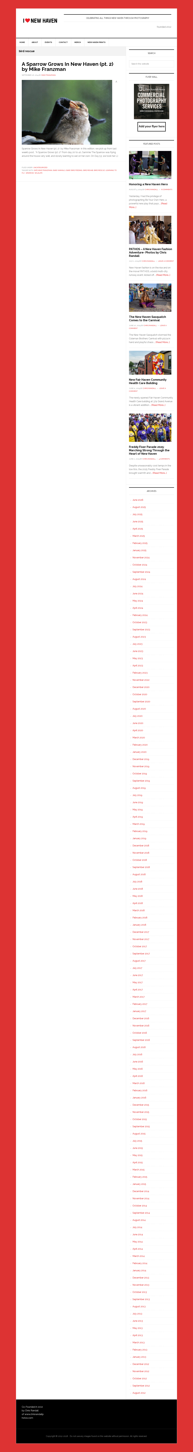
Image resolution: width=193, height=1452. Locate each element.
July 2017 (137, 968)
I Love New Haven (40, 20)
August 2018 (139, 874)
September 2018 (141, 867)
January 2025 (139, 550)
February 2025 (140, 543)
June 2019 (138, 802)
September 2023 (141, 629)
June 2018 (138, 888)
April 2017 (138, 989)
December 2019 (141, 759)
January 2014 (139, 1270)
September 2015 (141, 1126)
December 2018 (141, 845)
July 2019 (137, 795)
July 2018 (137, 881)
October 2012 (140, 1378)
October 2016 (140, 1032)
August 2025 (139, 507)
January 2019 (139, 838)
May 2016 (138, 1069)
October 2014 (140, 1205)
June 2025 (138, 521)
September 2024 (141, 572)
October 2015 (140, 1119)
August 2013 (139, 1306)
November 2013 (141, 1285)
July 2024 (138, 586)
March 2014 (139, 1256)
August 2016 (139, 1047)
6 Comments (166, 189)
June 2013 (138, 1321)
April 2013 (138, 1335)
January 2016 (139, 1097)
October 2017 (140, 946)
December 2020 (141, 687)
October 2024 (140, 564)
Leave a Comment (166, 261)
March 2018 (139, 910)
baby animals (59, 170)
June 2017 (138, 975)
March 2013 (139, 1342)
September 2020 (141, 701)
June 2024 (138, 593)
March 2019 (139, 824)
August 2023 (139, 636)
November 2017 (141, 939)
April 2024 (138, 608)
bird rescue (99, 170)
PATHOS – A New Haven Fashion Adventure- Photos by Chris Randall (150, 252)
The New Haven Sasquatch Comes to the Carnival (147, 318)
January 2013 (139, 1357)
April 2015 (138, 1162)
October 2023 (140, 622)
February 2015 (140, 1177)
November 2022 (141, 680)
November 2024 (141, 557)
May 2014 (138, 1241)
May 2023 (138, 658)
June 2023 (138, 651)
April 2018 (138, 903)
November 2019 (141, 766)
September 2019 (141, 780)
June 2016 (138, 1061)
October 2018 (140, 860)
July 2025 (137, 514)
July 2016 (137, 1054)
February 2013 (140, 1349)
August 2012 (139, 1393)
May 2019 (138, 809)
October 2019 (140, 773)
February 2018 (140, 917)
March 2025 (139, 536)
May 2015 (138, 1155)
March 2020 (139, 737)
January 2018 (139, 924)
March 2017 (139, 996)
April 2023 (138, 665)
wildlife (38, 173)
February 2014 (140, 1263)
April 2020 (138, 730)
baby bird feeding (74, 170)
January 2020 (140, 752)
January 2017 (139, 1011)
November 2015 (141, 1112)
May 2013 (138, 1328)
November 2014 (141, 1198)
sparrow (30, 173)
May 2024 (138, 600)
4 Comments (164, 459)
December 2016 (141, 1018)
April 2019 (138, 816)
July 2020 (138, 716)
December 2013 (141, 1277)
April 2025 (138, 528)
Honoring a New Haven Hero (148, 184)
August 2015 (139, 1133)
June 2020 (138, 723)
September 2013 (141, 1299)
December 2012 (141, 1364)
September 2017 (141, 953)
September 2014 (141, 1213)
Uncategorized (40, 167)
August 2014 (139, 1220)
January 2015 (139, 1184)
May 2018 (138, 896)
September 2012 (141, 1385)
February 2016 (140, 1090)
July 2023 (137, 644)
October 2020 (140, 694)
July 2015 (137, 1141)
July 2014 (137, 1227)
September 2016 (141, 1040)
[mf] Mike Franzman (43, 170)
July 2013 (137, 1313)
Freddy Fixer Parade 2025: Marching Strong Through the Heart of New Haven (149, 450)
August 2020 (139, 708)
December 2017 (141, 932)
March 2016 (139, 1083)
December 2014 (141, 1191)
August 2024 (139, 579)
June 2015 (138, 1148)
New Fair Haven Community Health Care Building (147, 381)
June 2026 (138, 500)
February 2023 (140, 672)
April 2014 (138, 1249)
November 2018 (141, 852)
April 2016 (138, 1076)
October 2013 (140, 1292)
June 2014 (138, 1234)
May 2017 (138, 982)
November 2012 (141, 1371)
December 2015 (141, 1105)
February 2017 (140, 1004)
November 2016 (141, 1025)
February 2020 (140, 744)
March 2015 (139, 1169)
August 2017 (139, 960)
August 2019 (139, 788)
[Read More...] (163, 275)
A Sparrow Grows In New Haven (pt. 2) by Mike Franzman (67, 66)
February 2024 (140, 615)
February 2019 (140, 831)
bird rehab (88, 170)
